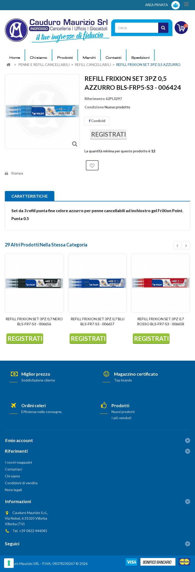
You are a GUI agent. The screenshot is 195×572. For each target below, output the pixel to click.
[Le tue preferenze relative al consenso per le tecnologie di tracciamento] (9, 563)
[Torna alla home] (8, 65)
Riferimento (95, 98)
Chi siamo (38, 57)
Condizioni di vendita (21, 483)
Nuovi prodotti (123, 411)
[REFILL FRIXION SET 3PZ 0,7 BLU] (97, 283)
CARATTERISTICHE (29, 196)
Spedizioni (140, 57)
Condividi (97, 121)
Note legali (13, 490)
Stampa (17, 173)
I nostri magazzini (18, 462)
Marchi (89, 57)
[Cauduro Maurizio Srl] (57, 30)
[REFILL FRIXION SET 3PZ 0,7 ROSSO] (161, 283)
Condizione (94, 107)
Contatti (113, 57)
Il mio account (19, 440)
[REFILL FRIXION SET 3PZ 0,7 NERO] (34, 283)
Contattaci (13, 469)
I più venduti (121, 418)
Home (14, 57)
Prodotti (65, 57)
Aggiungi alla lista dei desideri (92, 165)
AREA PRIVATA (157, 5)
